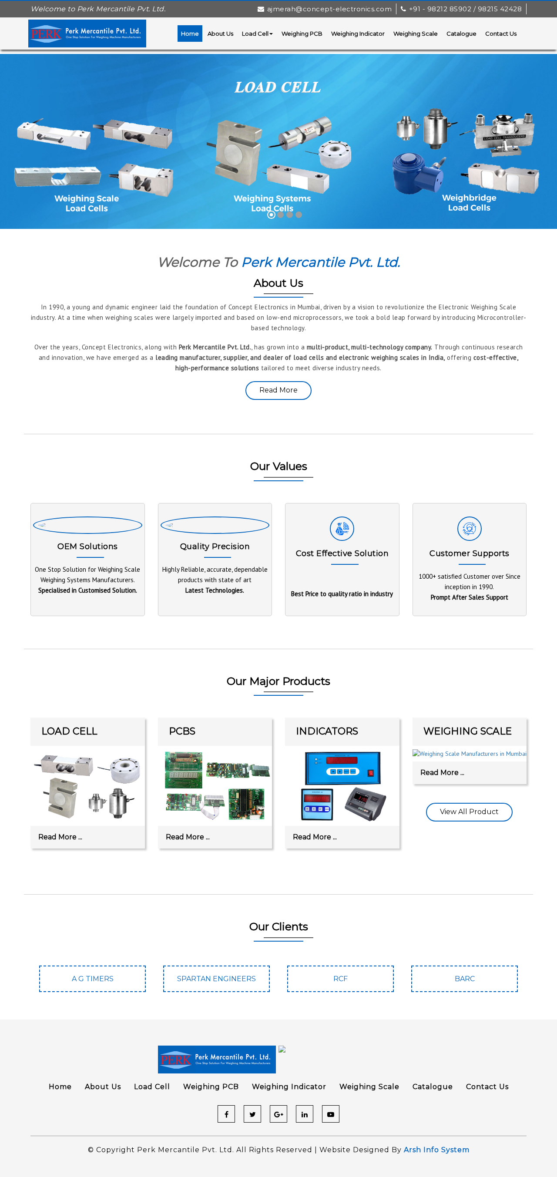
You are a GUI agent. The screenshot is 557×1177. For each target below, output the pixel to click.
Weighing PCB (302, 33)
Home (190, 33)
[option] (92, 983)
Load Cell (255, 33)
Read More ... (60, 837)
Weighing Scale (415, 33)
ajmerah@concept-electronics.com (329, 9)
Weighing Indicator (358, 33)
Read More (278, 390)
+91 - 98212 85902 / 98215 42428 (465, 9)
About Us (220, 33)
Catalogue (461, 33)
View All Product (469, 812)
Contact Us (501, 33)
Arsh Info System (437, 1150)
